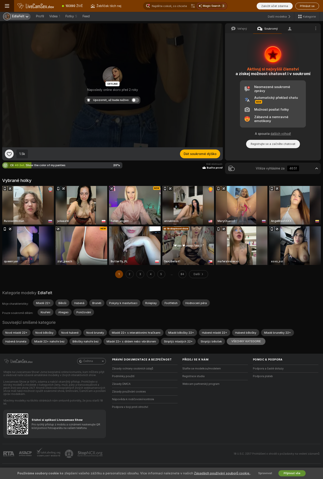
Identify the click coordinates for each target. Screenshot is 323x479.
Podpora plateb (263, 376)
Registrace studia (193, 376)
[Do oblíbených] (9, 153)
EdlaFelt (45, 292)
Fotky (71, 16)
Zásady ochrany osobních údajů (132, 368)
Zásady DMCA (121, 383)
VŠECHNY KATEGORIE (246, 341)
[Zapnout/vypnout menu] (7, 6)
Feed (86, 16)
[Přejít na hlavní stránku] (36, 6)
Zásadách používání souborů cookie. (222, 473)
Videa (54, 16)
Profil (40, 16)
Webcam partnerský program (201, 383)
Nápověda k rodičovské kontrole (133, 399)
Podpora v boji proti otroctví (130, 407)
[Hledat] (193, 6)
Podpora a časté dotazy (268, 368)
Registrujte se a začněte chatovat (273, 144)
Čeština (88, 361)
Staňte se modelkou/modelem (201, 368)
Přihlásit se (307, 6)
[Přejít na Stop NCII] (90, 453)
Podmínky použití (123, 376)
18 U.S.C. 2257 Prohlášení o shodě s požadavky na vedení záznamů (276, 453)
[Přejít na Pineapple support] (69, 454)
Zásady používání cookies (129, 391)
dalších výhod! (280, 133)
